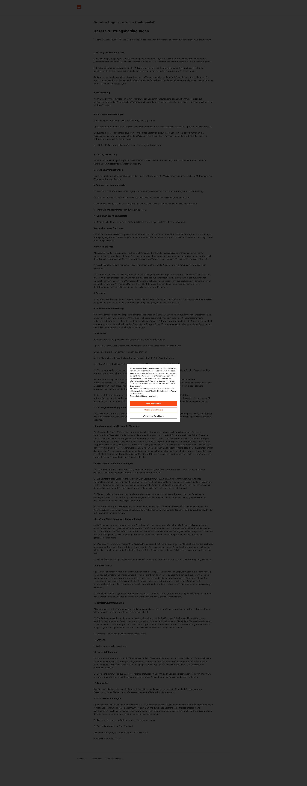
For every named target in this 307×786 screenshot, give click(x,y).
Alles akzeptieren (153, 403)
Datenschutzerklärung (138, 396)
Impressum (153, 396)
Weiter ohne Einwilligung (153, 416)
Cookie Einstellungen (153, 410)
